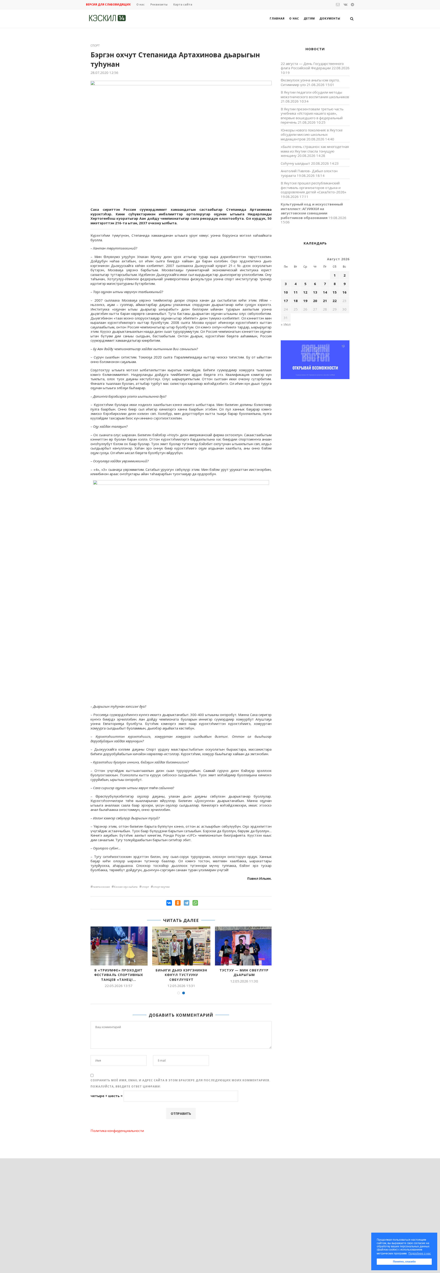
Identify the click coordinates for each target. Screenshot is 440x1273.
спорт (145, 886)
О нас (140, 4)
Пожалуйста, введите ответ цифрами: (126, 1086)
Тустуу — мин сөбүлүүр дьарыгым (244, 972)
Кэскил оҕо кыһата (126, 886)
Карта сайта (182, 4)
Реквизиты (159, 4)
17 (286, 300)
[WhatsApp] (195, 903)
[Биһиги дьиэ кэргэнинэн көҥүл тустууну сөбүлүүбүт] (181, 945)
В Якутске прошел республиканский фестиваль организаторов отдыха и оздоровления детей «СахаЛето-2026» (313, 187)
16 (344, 292)
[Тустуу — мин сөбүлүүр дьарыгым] (244, 945)
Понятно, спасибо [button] (404, 1261)
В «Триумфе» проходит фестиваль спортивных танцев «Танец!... (118, 975)
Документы (329, 18)
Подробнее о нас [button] (419, 1253)
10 (286, 292)
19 (305, 300)
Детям (309, 18)
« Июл (286, 324)
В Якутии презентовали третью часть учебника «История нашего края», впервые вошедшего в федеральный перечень (312, 116)
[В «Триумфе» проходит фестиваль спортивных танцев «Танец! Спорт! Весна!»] (118, 945)
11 (296, 292)
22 (335, 300)
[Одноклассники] (178, 903)
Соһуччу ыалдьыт (295, 163)
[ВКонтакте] (169, 903)
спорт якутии (161, 886)
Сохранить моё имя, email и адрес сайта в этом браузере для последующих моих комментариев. (180, 1080)
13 (315, 292)
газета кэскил (101, 886)
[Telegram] (186, 903)
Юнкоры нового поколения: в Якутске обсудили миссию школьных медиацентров (312, 134)
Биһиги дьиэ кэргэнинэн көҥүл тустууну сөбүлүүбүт (181, 975)
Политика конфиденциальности (117, 1130)
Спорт (95, 45)
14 (325, 292)
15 (335, 292)
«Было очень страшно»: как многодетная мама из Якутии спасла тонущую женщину (315, 151)
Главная (277, 18)
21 (325, 300)
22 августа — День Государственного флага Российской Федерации (312, 65)
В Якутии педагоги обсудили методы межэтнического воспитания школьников (315, 94)
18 (296, 300)
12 (305, 292)
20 (315, 300)
